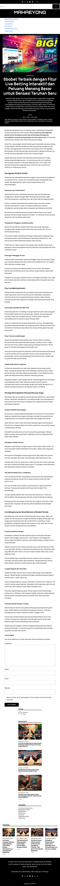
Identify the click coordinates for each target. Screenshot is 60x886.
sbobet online (23, 121)
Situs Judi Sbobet (40, 121)
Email (7, 679)
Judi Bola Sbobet (31, 119)
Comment (8, 643)
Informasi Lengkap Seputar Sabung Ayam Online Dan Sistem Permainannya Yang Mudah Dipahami (30, 745)
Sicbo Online (9, 24)
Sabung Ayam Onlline (23, 741)
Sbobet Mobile (15, 121)
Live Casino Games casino (25, 808)
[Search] (56, 6)
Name (7, 669)
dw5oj (30, 115)
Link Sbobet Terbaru (42, 119)
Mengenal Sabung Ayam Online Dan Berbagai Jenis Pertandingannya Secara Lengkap (51, 844)
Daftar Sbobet (22, 119)
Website (7, 688)
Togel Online (9, 31)
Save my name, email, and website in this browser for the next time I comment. (29, 698)
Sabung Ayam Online (11, 19)
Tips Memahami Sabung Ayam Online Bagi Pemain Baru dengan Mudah (28, 770)
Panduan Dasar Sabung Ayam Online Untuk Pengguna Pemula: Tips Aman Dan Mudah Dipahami (30, 796)
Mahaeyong (30, 12)
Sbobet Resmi (31, 121)
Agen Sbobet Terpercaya (11, 119)
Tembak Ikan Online (11, 28)
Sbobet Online (9, 21)
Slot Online (8, 26)
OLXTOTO (33, 883)
